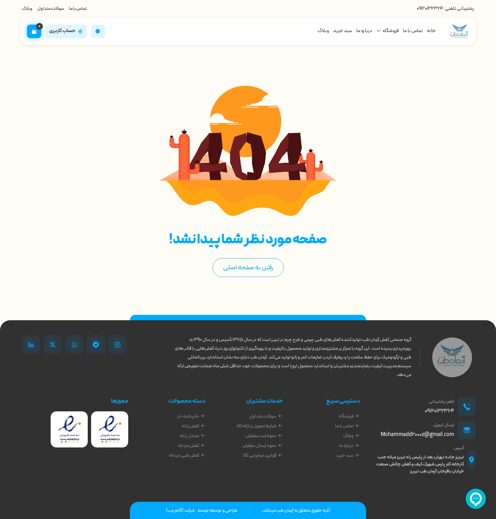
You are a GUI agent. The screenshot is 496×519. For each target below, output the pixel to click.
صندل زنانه (189, 435)
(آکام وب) (175, 510)
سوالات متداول (50, 8)
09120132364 (430, 8)
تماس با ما (78, 8)
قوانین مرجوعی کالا (259, 455)
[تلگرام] (95, 344)
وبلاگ (27, 8)
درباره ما (364, 31)
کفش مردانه (188, 445)
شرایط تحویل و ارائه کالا (256, 426)
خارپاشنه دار (188, 416)
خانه (431, 31)
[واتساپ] (74, 344)
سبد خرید (342, 31)
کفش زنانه (190, 426)
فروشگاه (391, 31)
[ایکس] (52, 344)
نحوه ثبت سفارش (260, 435)
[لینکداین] (31, 344)
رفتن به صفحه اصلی (248, 268)
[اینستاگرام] (117, 344)
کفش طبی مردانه (184, 455)
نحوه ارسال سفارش (259, 445)
